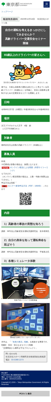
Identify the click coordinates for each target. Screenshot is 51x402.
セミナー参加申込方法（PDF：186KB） (25, 186)
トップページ (7, 11)
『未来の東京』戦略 (19, 342)
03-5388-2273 (17, 360)
